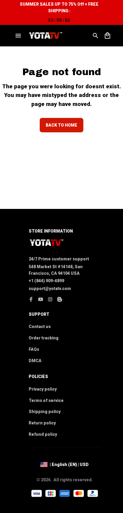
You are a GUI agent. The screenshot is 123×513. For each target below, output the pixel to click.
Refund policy (43, 434)
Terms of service (46, 400)
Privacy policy (43, 389)
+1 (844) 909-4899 (46, 280)
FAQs (34, 349)
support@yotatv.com (50, 288)
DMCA (35, 360)
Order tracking (44, 338)
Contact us (40, 326)
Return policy (42, 423)
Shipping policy (45, 411)
